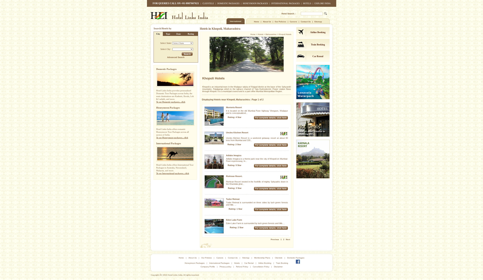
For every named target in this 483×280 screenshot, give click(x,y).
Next (288, 239)
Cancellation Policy (261, 267)
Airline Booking (317, 32)
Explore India (323, 3)
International (235, 21)
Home (256, 22)
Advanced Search (176, 57)
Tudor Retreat (233, 199)
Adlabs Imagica (233, 155)
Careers (293, 22)
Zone (178, 34)
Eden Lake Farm (234, 220)
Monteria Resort (234, 107)
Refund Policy (242, 267)
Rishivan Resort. (234, 176)
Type (168, 34)
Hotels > (261, 34)
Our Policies (280, 22)
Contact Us (306, 22)
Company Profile (208, 267)
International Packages (285, 3)
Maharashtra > (272, 34)
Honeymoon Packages (255, 3)
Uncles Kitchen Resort (237, 132)
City (158, 34)
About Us (267, 22)
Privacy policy (225, 267)
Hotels (307, 3)
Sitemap (318, 22)
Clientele (208, 3)
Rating (191, 34)
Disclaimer (278, 267)
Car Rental (317, 56)
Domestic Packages (228, 3)
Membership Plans (262, 258)
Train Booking (318, 44)
